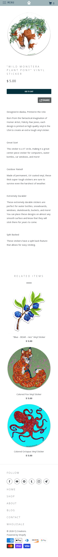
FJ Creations (20, 531)
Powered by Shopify (16, 534)
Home (11, 489)
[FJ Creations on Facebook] (10, 481)
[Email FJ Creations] (47, 481)
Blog (11, 510)
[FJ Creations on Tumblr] (32, 481)
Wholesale (16, 524)
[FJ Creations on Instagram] (39, 481)
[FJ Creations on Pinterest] (24, 481)
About (12, 503)
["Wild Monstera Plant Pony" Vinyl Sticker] (29, 34)
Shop (11, 496)
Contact (14, 517)
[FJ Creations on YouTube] (17, 481)
